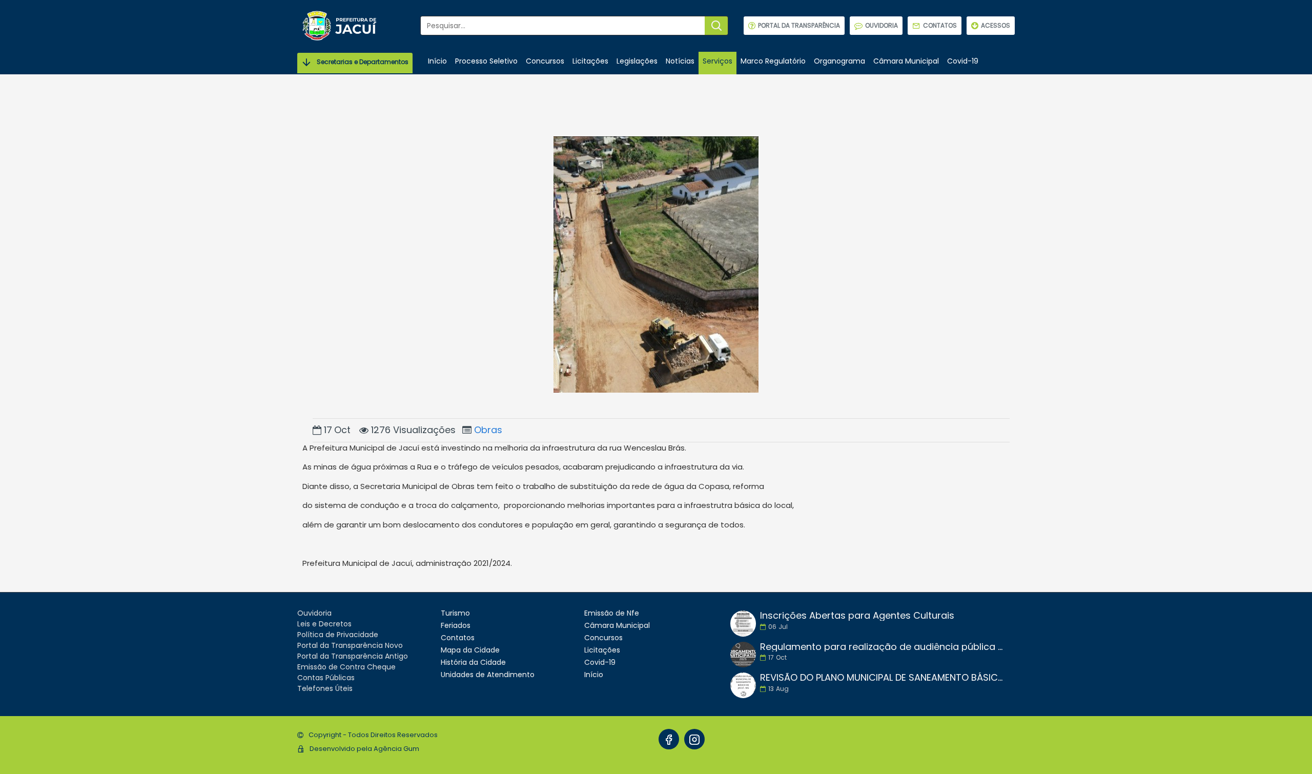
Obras (488, 429)
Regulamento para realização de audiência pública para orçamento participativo (884, 647)
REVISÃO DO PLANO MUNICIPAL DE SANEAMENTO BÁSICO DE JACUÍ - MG (884, 678)
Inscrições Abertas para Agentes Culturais (857, 615)
